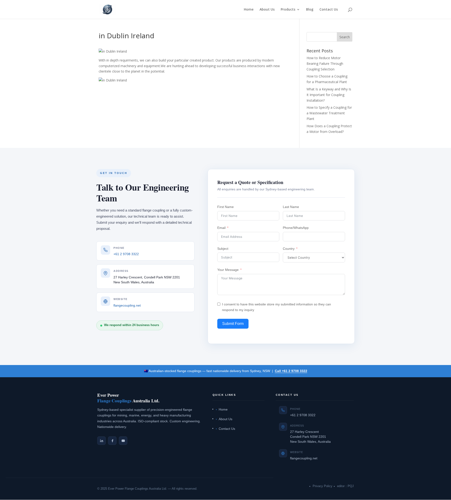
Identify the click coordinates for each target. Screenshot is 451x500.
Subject (222, 248)
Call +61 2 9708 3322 (291, 371)
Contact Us (328, 10)
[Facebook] (112, 440)
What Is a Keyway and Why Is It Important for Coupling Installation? (329, 95)
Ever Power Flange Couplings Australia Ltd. (137, 488)
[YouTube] (123, 440)
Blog (309, 10)
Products (288, 10)
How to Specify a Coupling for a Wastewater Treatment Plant (329, 113)
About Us (267, 10)
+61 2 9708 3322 (126, 254)
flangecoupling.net (127, 306)
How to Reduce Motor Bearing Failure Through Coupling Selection (325, 63)
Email (221, 228)
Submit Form (233, 324)
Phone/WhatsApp (296, 228)
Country (289, 248)
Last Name (291, 207)
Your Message (228, 270)
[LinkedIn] (101, 440)
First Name (225, 207)
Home (248, 10)
